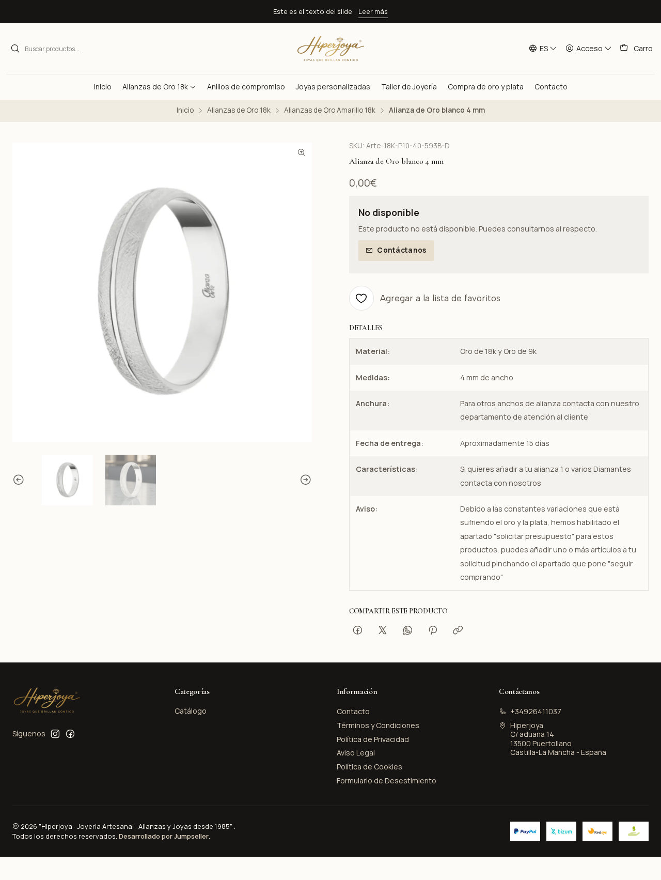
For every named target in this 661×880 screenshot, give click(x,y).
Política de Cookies (369, 766)
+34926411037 (535, 711)
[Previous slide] (20, 480)
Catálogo (191, 711)
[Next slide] (304, 480)
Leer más (373, 11)
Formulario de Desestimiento (386, 780)
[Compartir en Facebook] (357, 630)
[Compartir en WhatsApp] (407, 630)
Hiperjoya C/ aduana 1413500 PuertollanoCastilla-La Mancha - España (558, 739)
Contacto (353, 711)
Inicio (185, 110)
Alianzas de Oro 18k (239, 110)
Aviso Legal (356, 753)
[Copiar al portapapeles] (457, 630)
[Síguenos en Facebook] (70, 734)
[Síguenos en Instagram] (55, 734)
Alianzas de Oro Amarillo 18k (329, 110)
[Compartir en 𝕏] (382, 630)
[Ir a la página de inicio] (330, 48)
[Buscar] (15, 48)
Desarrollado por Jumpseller (164, 836)
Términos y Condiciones (378, 725)
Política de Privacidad (373, 739)
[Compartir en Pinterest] (433, 630)
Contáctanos (401, 250)
